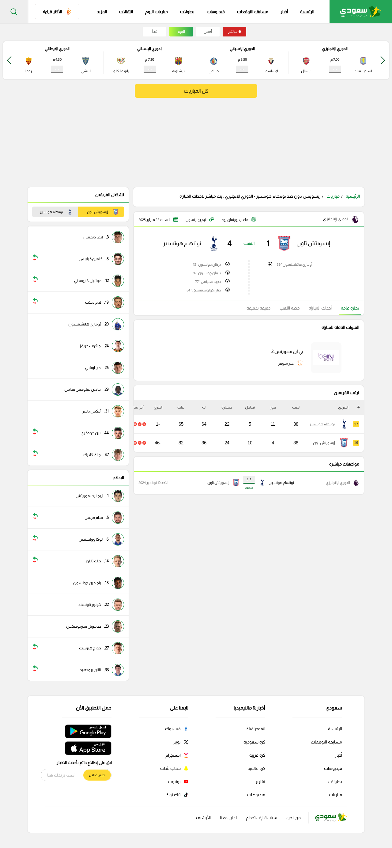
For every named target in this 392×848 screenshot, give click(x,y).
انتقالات (126, 11)
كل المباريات (196, 90)
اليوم (181, 31)
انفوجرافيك (255, 728)
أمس (208, 31)
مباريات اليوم (156, 11)
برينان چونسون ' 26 (206, 273)
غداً (154, 31)
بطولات (187, 11)
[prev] (383, 60)
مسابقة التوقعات (326, 742)
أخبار (284, 11)
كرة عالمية (256, 768)
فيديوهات (216, 11)
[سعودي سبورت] (361, 11)
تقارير (260, 781)
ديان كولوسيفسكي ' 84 (204, 290)
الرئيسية (307, 11)
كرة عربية (257, 755)
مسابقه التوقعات (252, 11)
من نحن (293, 817)
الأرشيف (203, 817)
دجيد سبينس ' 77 (208, 281)
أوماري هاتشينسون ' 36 (294, 264)
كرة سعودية (254, 742)
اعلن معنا (228, 817)
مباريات (333, 196)
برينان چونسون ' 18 (207, 264)
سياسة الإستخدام (261, 817)
